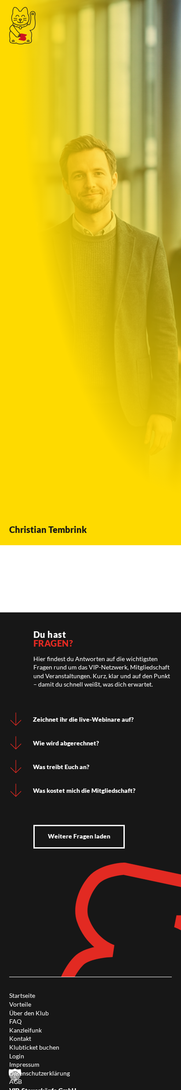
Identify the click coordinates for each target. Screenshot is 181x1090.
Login (16, 1056)
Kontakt (20, 1038)
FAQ (15, 1021)
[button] (15, 1075)
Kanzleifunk (25, 1030)
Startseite (22, 995)
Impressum (24, 1064)
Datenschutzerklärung (39, 1073)
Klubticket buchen (34, 1047)
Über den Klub (29, 1013)
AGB (15, 1081)
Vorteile (20, 1004)
